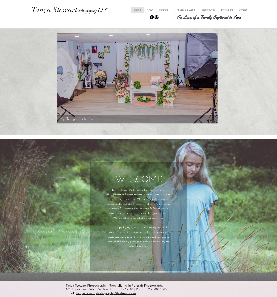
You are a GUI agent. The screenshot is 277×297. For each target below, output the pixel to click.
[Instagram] (157, 17)
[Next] (213, 78)
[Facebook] (152, 17)
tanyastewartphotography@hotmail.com (106, 293)
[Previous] (61, 78)
